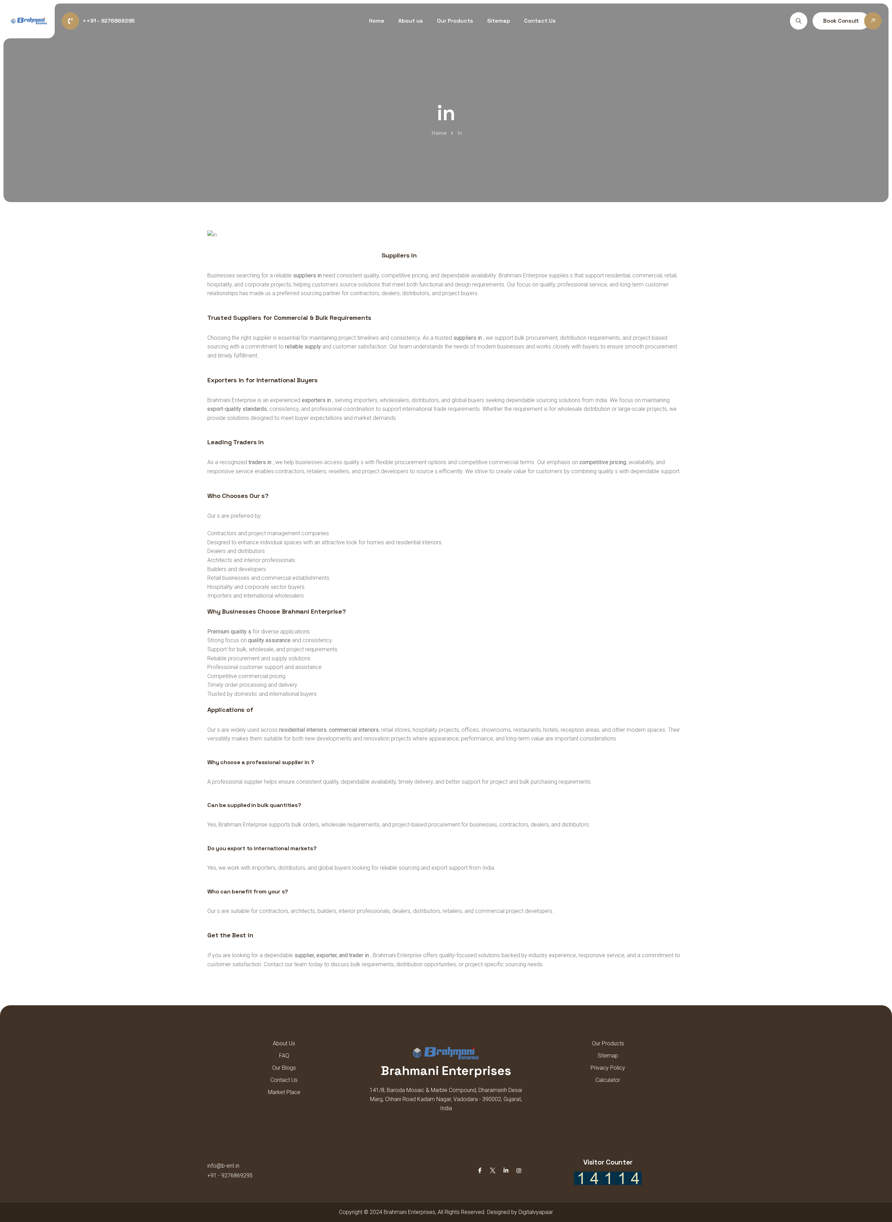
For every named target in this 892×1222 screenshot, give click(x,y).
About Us (284, 1043)
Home (376, 20)
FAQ (284, 1055)
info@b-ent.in (223, 1165)
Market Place (284, 1092)
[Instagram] (519, 1170)
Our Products (455, 20)
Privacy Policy (608, 1068)
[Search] (798, 21)
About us (410, 20)
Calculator (607, 1080)
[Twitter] (493, 1170)
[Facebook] (480, 1170)
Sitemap (498, 20)
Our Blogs (284, 1068)
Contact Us (540, 20)
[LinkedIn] (506, 1170)
